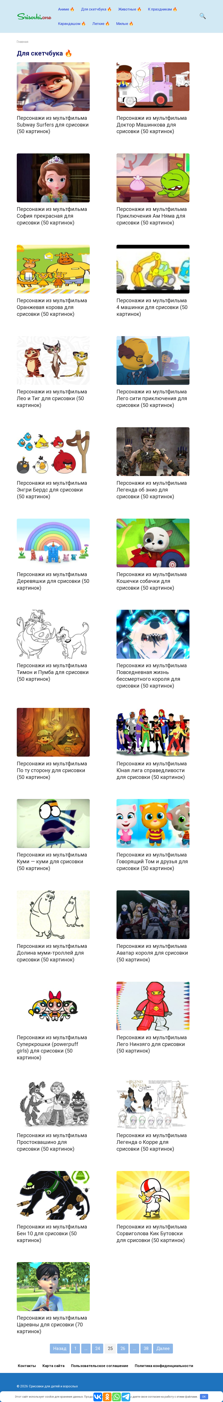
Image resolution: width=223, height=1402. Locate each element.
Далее (163, 1348)
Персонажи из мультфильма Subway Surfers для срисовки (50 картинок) (53, 125)
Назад (59, 1348)
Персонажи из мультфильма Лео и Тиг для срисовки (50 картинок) (52, 398)
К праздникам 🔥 (162, 9)
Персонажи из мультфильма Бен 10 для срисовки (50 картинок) (52, 1233)
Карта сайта (53, 1366)
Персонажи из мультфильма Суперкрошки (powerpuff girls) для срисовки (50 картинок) (52, 1047)
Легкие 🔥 (101, 23)
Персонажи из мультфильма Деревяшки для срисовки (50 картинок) (53, 581)
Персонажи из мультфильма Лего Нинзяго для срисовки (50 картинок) (152, 1044)
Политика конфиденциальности (164, 1366)
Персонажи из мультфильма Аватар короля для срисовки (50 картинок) (152, 953)
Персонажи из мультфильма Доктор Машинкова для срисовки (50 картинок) (152, 125)
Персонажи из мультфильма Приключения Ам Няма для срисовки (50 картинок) (152, 216)
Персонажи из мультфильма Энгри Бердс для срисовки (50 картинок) (52, 490)
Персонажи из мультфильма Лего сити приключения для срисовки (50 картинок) (152, 398)
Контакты (27, 1366)
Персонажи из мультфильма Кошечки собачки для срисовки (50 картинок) (152, 581)
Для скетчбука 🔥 (96, 9)
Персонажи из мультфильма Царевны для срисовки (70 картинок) (52, 1325)
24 (97, 1348)
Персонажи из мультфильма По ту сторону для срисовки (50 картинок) (52, 770)
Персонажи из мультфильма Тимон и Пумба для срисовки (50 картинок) (53, 672)
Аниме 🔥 (66, 9)
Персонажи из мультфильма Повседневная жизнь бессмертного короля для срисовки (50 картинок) (152, 676)
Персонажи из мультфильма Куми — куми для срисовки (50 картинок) (52, 862)
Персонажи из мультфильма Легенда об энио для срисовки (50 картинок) (152, 490)
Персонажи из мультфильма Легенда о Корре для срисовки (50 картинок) (152, 1142)
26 (122, 1348)
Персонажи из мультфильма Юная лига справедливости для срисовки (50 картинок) (152, 770)
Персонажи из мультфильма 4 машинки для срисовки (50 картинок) (152, 307)
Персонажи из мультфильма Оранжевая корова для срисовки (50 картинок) (52, 307)
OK (204, 1396)
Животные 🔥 (130, 9)
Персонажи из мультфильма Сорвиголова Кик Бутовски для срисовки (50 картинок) (152, 1233)
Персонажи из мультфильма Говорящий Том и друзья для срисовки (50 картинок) (152, 862)
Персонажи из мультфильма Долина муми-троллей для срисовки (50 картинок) (52, 953)
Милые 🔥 (124, 23)
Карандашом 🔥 (72, 23)
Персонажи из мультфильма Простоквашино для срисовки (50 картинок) (52, 1142)
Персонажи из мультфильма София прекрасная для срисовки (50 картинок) (52, 216)
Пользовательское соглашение (99, 1366)
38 (146, 1348)
